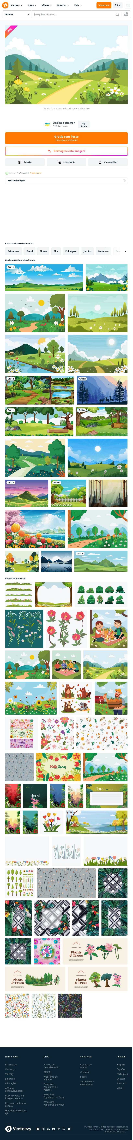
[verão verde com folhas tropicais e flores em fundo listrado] (112, 881)
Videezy (9, 1072)
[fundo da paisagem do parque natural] (39, 420)
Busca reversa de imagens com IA (14, 1095)
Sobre (82, 1075)
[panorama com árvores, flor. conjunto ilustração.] (18, 593)
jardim (87, 249)
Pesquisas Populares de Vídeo (50, 1103)
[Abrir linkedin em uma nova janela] (48, 1127)
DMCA (46, 1070)
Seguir (84, 126)
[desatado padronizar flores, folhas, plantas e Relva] (19, 765)
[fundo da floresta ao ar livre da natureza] (101, 420)
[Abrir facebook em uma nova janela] (38, 1127)
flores (43, 249)
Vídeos (45, 5)
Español (118, 1067)
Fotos (30, 5)
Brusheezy (11, 1063)
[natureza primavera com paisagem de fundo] (35, 456)
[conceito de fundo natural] (22, 559)
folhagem (71, 249)
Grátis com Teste (66, 138)
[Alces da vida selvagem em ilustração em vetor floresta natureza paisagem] (102, 388)
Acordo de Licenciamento (51, 1064)
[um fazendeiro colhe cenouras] (111, 696)
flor (56, 249)
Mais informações (16, 179)
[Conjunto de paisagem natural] (39, 388)
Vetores (15, 5)
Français (118, 1081)
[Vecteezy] (5, 5)
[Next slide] (120, 250)
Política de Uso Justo (113, 1129)
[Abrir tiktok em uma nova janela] (58, 1127)
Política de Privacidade (114, 1127)
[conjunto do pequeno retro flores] (24, 627)
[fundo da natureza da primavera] (97, 527)
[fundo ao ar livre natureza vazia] (68, 491)
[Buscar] (117, 14)
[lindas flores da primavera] (31, 696)
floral (29, 249)
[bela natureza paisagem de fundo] (106, 275)
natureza (103, 249)
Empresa (10, 1077)
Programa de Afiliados (50, 1077)
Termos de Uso (94, 1127)
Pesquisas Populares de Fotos (53, 1094)
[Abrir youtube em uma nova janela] (69, 1127)
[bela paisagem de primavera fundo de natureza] (35, 527)
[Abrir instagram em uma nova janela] (43, 1127)
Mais (76, 5)
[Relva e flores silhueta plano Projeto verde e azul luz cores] (66, 849)
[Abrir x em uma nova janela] (64, 1127)
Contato (83, 1070)
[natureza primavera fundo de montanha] (97, 352)
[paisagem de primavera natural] (35, 352)
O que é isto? (35, 173)
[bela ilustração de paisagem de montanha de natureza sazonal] (26, 491)
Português (119, 1072)
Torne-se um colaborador (86, 1081)
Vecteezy (10, 1067)
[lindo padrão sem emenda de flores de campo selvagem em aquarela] (17, 1004)
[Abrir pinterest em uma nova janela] (53, 1127)
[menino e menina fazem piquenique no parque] (108, 627)
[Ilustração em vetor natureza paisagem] (108, 491)
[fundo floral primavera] (58, 765)
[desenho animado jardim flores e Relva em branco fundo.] (51, 820)
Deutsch (118, 1077)
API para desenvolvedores (14, 1088)
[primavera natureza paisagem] (35, 311)
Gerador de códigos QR (16, 1110)
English (118, 1063)
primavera (13, 249)
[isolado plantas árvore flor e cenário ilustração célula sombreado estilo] (95, 950)
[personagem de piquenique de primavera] (66, 663)
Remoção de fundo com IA (15, 1103)
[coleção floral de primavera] (21, 732)
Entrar (118, 5)
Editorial (61, 5)
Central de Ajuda (84, 1064)
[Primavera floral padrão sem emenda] (57, 732)
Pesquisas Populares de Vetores (50, 1085)
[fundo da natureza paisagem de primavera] (97, 456)
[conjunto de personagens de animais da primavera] (75, 696)
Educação (10, 1081)
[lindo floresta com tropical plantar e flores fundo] (13, 794)
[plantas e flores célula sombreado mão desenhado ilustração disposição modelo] (35, 794)
